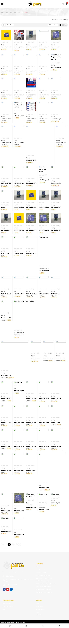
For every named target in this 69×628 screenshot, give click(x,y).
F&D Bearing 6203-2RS (7, 230)
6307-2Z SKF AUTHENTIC (45, 47)
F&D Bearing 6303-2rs (44, 230)
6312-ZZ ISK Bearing (19, 115)
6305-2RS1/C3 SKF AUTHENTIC (22, 47)
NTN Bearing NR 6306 (44, 509)
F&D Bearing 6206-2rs (31, 230)
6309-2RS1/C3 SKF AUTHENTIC (34, 71)
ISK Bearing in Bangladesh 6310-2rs (23, 253)
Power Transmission (11, 12)
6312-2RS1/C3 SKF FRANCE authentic (11, 119)
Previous (2, 544)
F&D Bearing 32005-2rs (32, 207)
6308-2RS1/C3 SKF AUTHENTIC (9, 71)
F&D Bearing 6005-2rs (44, 207)
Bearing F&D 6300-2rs (19, 207)
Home (2, 12)
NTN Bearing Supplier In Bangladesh (10, 531)
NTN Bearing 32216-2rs (20, 510)
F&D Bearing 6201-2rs (56, 207)
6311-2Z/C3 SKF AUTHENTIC (33, 95)
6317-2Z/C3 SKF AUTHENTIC (33, 160)
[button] (66, 4)
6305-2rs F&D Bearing (6, 47)
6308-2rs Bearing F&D (56, 47)
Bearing (20, 12)
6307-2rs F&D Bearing (31, 47)
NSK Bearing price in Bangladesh (22, 335)
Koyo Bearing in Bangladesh (46, 270)
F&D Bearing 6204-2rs (19, 230)
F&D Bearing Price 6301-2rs (58, 230)
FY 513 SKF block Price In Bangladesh (11, 253)
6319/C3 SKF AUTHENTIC (33, 183)
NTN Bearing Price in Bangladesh (59, 503)
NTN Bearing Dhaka (31, 507)
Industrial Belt (4, 205)
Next (19, 544)
